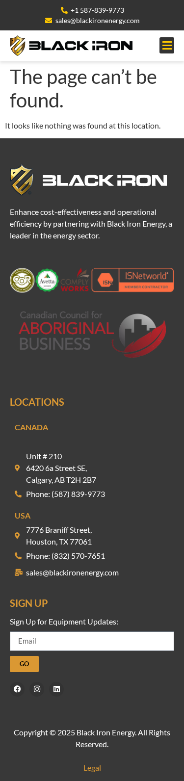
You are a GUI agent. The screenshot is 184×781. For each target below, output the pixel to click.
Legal (92, 767)
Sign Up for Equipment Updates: (64, 622)
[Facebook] (17, 689)
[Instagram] (36, 689)
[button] (166, 45)
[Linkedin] (56, 689)
